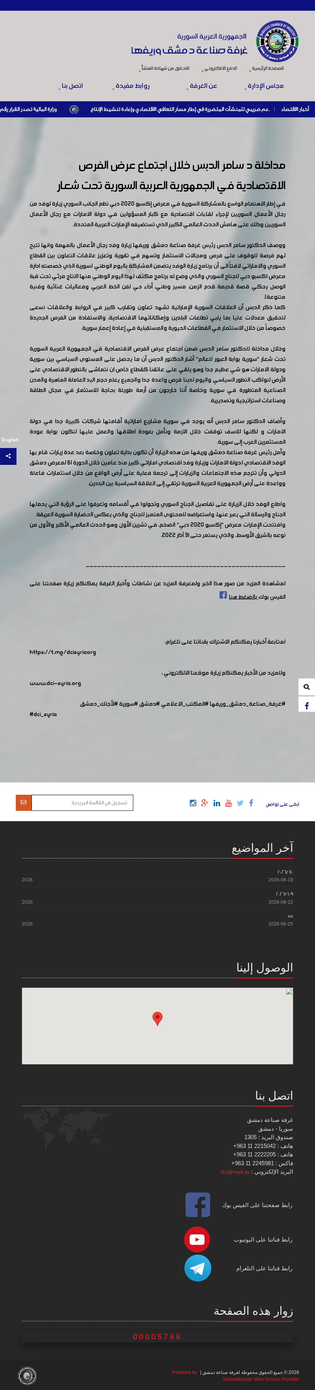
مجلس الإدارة (265, 86)
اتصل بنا (72, 86)
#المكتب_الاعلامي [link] (185, 704)
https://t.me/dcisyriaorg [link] (63, 652)
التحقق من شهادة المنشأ (165, 68)
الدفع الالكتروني (220, 68)
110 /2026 (285, 872)
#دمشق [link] (149, 704)
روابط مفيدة (132, 86)
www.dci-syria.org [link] (55, 683)
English (10, 440)
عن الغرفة (203, 86)
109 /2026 (284, 894)
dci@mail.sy (235, 1172)
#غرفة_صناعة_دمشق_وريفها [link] (247, 704)
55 (290, 916)
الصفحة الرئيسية (267, 68)
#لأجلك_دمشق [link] (99, 704)
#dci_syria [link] (43, 714)
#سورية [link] (128, 704)
